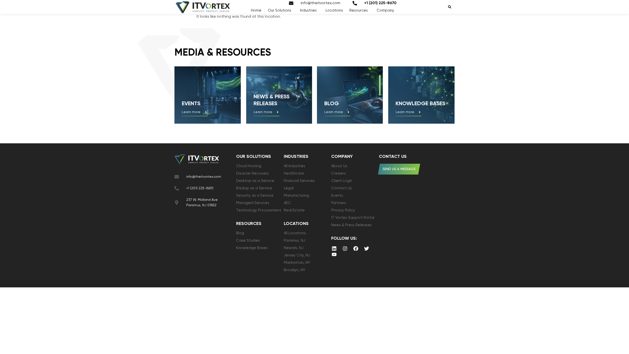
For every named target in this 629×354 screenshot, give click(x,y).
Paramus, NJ (294, 240)
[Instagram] (345, 248)
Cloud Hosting (248, 166)
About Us (339, 166)
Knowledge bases (420, 103)
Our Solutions (279, 10)
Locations (334, 10)
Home (256, 10)
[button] (449, 7)
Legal (289, 188)
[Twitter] (367, 248)
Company (385, 10)
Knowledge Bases (252, 248)
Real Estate (294, 210)
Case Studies (248, 240)
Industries (308, 10)
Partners (338, 203)
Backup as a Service (254, 188)
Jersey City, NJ (297, 255)
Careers (338, 173)
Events (191, 103)
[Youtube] (334, 254)
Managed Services (252, 203)
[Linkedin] (334, 248)
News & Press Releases (351, 225)
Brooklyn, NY (294, 270)
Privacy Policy (343, 210)
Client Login (341, 181)
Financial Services (299, 181)
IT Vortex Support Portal (352, 218)
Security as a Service (254, 195)
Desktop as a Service (255, 181)
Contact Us (341, 188)
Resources (358, 10)
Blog (331, 103)
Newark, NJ (293, 248)
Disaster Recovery (252, 173)
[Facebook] (356, 248)
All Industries (294, 166)
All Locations (295, 233)
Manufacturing (296, 195)
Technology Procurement (258, 210)
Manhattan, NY (297, 263)
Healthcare (294, 173)
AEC (287, 203)
